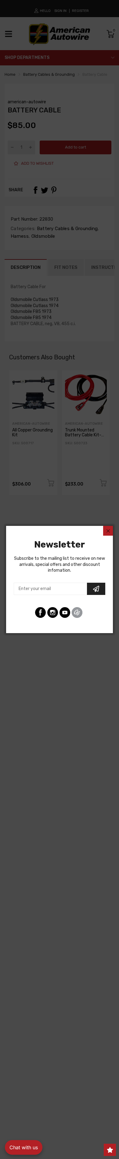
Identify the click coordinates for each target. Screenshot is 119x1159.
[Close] (108, 531)
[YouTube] (65, 612)
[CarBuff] (77, 612)
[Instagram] (52, 612)
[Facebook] (40, 612)
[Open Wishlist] (110, 1150)
